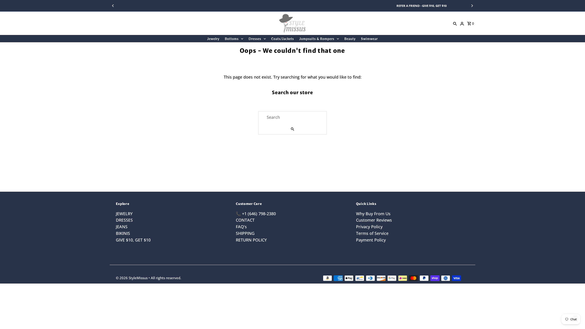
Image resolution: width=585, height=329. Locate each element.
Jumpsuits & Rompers (316, 39)
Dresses (255, 39)
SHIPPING (245, 233)
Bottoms (232, 39)
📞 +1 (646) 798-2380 (256, 213)
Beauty (350, 39)
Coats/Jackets (282, 39)
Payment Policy (371, 240)
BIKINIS (123, 233)
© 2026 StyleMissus (132, 278)
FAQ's (241, 226)
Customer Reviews (374, 220)
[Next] (471, 5)
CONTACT (245, 220)
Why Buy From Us (373, 213)
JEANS (122, 226)
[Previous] (113, 5)
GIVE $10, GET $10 (133, 240)
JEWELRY (124, 213)
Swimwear (369, 39)
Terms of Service (372, 233)
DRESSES (124, 220)
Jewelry (213, 39)
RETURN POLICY (251, 240)
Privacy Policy (369, 226)
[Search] (455, 23)
